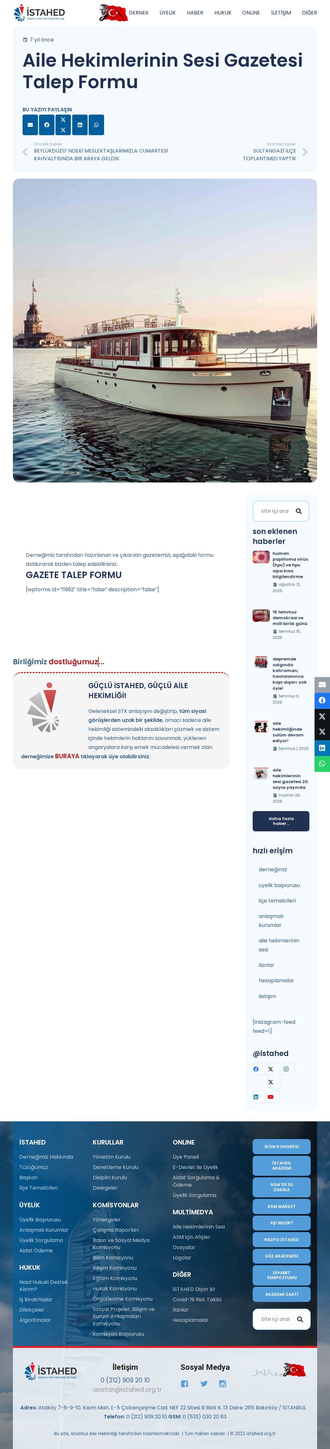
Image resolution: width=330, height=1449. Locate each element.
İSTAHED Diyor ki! (194, 1289)
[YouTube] (273, 1096)
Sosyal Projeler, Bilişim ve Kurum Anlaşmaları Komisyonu (124, 1316)
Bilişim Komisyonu (115, 1268)
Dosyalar (184, 1247)
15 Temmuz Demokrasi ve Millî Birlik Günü (290, 618)
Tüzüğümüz (33, 1167)
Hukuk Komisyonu (115, 1288)
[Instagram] (288, 1069)
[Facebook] (259, 1069)
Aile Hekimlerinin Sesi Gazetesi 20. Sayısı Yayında (291, 779)
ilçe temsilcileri (277, 900)
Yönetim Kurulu (112, 1157)
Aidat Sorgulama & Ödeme (196, 1181)
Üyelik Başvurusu (40, 1219)
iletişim (267, 996)
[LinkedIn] (259, 1096)
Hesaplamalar (191, 1320)
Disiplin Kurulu (110, 1177)
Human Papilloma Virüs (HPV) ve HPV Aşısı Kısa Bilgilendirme (290, 565)
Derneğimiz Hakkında (46, 1157)
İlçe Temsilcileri (38, 1188)
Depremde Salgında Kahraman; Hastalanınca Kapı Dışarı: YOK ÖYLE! (290, 673)
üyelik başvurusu (279, 885)
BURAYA (67, 756)
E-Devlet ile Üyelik (195, 1167)
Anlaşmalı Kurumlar (44, 1230)
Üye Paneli (186, 1157)
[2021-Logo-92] (39, 13)
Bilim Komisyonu (113, 1257)
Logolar (182, 1257)
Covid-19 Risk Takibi (197, 1299)
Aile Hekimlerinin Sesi (199, 1226)
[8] (279, 1370)
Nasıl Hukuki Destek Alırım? (43, 1285)
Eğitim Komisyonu (115, 1278)
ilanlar (266, 965)
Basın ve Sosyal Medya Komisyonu (121, 1244)
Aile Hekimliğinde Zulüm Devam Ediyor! (288, 732)
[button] (152, 13)
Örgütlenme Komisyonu (122, 1299)
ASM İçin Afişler (191, 1237)
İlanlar (181, 1309)
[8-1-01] (112, 13)
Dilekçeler (31, 1309)
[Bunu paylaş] (46, 125)
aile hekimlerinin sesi (279, 945)
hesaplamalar (276, 980)
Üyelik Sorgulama (41, 1240)
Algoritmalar (35, 1320)
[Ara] (299, 511)
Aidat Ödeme (36, 1250)
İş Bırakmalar (36, 1299)
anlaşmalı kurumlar (271, 920)
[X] (273, 1076)
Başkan (28, 1177)
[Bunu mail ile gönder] (30, 125)
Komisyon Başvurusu (118, 1334)
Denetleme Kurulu (115, 1167)
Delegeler (105, 1188)
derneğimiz (273, 869)
